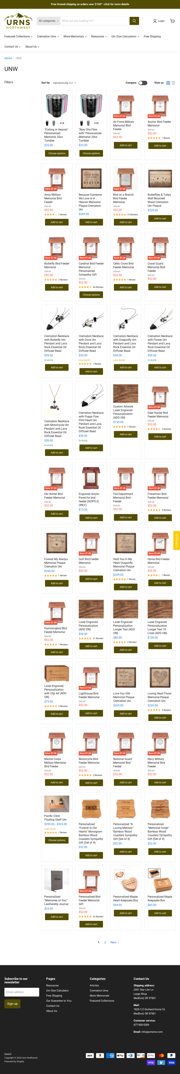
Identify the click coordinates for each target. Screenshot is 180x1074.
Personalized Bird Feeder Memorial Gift (89, 900)
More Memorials (74, 36)
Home (8, 58)
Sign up (12, 1004)
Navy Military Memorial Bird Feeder (156, 762)
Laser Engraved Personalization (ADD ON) (88, 625)
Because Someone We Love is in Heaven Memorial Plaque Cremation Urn (90, 202)
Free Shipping (152, 36)
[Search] (134, 21)
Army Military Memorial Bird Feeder (53, 198)
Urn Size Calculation (124, 36)
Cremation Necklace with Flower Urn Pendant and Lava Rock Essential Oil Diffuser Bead (160, 343)
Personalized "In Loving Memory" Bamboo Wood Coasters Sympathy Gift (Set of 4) (125, 831)
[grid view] (168, 82)
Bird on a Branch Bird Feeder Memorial (123, 198)
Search (7, 1054)
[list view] (173, 82)
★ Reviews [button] (176, 540)
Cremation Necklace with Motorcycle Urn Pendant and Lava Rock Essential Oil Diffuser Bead (56, 429)
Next (114, 942)
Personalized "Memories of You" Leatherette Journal (56, 900)
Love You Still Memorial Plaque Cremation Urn (123, 697)
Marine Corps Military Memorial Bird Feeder (55, 762)
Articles (94, 985)
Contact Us (11, 46)
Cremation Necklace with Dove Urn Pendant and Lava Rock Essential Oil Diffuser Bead (91, 343)
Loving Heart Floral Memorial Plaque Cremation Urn (159, 697)
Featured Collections (17, 36)
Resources (98, 36)
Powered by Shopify (14, 1061)
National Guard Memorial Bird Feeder (122, 762)
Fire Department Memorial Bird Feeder (123, 497)
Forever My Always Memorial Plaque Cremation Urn (56, 562)
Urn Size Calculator (57, 990)
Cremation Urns (47, 36)
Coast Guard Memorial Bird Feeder (156, 267)
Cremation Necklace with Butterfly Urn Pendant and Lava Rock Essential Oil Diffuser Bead (56, 343)
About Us (31, 46)
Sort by (45, 82)
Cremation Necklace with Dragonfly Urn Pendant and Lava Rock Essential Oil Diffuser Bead (125, 343)
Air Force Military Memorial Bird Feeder (123, 125)
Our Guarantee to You (58, 1000)
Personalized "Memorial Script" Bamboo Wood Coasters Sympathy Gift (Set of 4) (160, 831)
